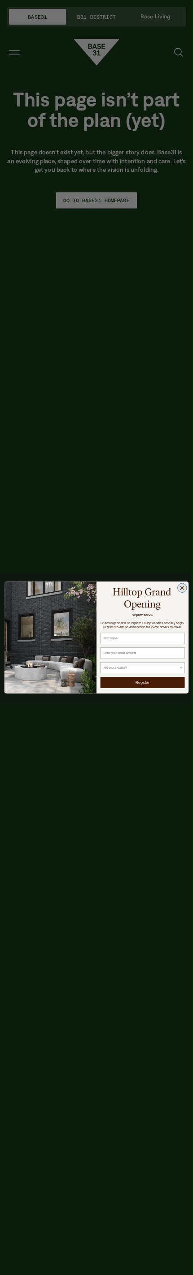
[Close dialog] (182, 588)
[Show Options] (181, 668)
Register (142, 682)
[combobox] (142, 668)
